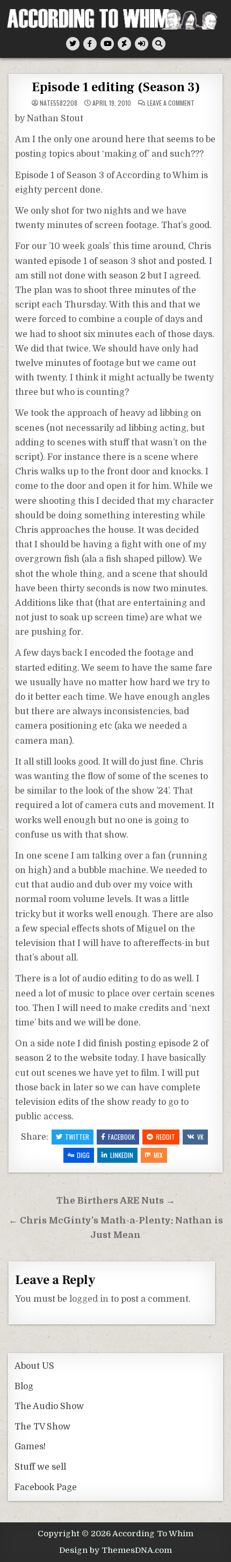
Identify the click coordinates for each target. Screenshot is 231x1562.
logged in (89, 1299)
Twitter (77, 1136)
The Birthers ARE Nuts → (115, 1201)
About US (34, 1366)
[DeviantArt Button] (124, 43)
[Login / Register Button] (141, 43)
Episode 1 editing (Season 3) (116, 87)
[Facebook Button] (90, 43)
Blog (24, 1386)
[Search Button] (158, 43)
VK (200, 1136)
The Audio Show (49, 1406)
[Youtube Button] (107, 43)
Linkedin (121, 1155)
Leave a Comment (170, 103)
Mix (158, 1155)
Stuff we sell (40, 1467)
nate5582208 (58, 103)
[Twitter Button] (73, 43)
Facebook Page (46, 1487)
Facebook (121, 1136)
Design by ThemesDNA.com (115, 1550)
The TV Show (42, 1427)
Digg (83, 1155)
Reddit (165, 1136)
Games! (30, 1446)
